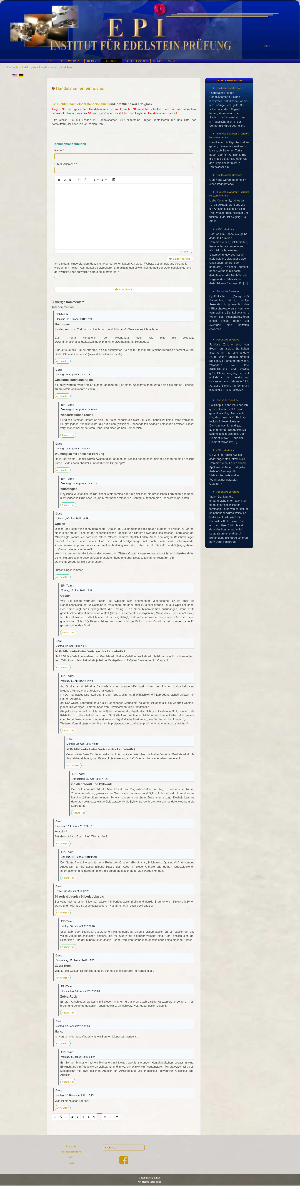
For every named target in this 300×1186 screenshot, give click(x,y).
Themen (91, 60)
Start (50, 60)
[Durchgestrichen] (70, 179)
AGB (71, 1157)
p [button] (56, 251)
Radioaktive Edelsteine (227, 291)
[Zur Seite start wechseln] (55, 1116)
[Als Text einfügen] (113, 179)
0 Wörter (184, 251)
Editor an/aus (181, 258)
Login (71, 1162)
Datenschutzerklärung (71, 1151)
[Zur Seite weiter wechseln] (110, 1116)
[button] (95, 179)
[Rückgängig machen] (79, 179)
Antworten (62, 361)
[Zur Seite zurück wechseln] (61, 1116)
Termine (158, 60)
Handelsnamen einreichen (229, 87)
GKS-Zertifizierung (136, 60)
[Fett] (59, 179)
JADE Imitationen (225, 229)
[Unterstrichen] (64, 179)
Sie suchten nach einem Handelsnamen (80, 104)
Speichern (125, 289)
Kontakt (173, 60)
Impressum (71, 1146)
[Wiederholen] (85, 179)
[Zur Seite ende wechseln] (116, 1116)
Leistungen (110, 60)
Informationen (70, 60)
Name (59, 150)
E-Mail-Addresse (65, 164)
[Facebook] (123, 1162)
